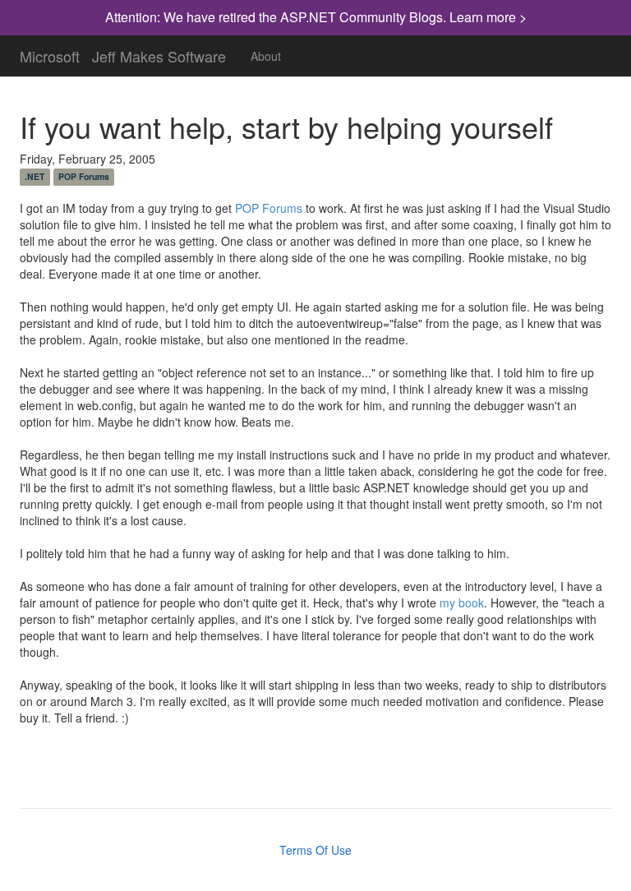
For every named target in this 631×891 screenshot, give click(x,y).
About (266, 56)
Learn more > (488, 16)
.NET (34, 176)
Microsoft (50, 52)
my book (462, 602)
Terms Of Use (315, 850)
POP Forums (83, 176)
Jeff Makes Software (159, 52)
